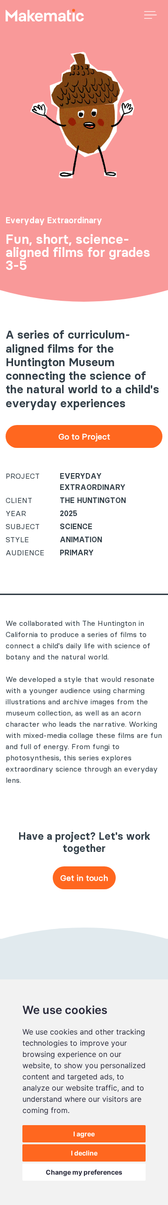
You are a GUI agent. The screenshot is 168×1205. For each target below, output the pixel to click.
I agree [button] (84, 1134)
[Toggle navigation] (150, 14)
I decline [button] (84, 1153)
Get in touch (84, 877)
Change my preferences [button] (84, 1172)
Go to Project (84, 436)
